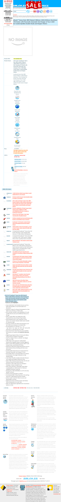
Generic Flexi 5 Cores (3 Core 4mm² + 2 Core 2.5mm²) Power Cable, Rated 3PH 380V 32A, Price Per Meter (22, 228)
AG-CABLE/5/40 (14, 443)
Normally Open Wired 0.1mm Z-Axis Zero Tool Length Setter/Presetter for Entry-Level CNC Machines (22, 271)
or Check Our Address (21, 171)
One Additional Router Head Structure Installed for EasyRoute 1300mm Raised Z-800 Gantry (22, 253)
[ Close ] (8, 25)
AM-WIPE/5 (24, 447)
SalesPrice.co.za (22, 481)
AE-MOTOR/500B (14, 440)
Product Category (14, 14)
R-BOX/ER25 (25, 444)
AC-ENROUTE (17, 448)
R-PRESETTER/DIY (14, 447)
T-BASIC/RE (24, 446)
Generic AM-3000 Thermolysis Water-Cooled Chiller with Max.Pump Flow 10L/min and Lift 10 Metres (22, 266)
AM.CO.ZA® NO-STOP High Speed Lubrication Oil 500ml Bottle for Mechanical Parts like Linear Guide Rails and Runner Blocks (22, 286)
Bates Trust (9, 491)
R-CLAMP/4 (23, 441)
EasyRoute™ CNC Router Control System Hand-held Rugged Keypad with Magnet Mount (21, 223)
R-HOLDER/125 (14, 441)
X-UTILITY (12, 448)
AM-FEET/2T (19, 446)
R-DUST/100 (19, 441)
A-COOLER (19, 440)
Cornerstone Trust (56, 493)
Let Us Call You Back (8, 23)
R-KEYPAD (20, 444)
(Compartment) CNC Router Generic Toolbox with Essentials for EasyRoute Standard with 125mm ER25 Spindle (22, 258)
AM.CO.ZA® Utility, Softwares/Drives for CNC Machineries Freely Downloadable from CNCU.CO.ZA (22, 291)
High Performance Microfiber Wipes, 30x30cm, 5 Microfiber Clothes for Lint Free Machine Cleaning (22, 282)
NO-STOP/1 (19, 447)
